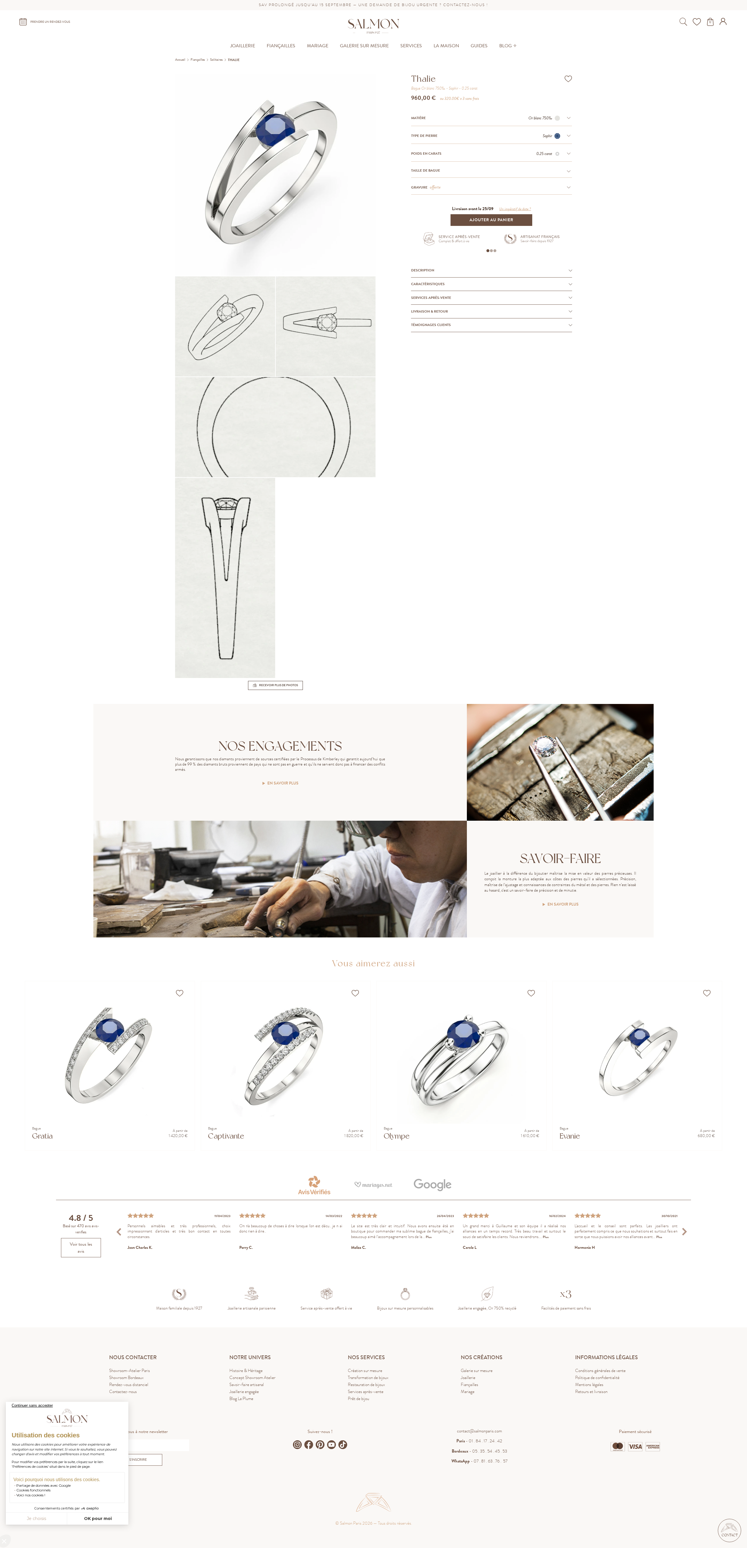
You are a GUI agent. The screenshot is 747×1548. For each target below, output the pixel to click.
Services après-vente (365, 1391)
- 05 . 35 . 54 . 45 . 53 (479, 1451)
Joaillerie (468, 1377)
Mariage (467, 1391)
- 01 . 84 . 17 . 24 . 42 (479, 1441)
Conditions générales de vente (600, 1370)
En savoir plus (283, 783)
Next (684, 1231)
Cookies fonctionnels (33, 1490)
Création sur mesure (365, 1370)
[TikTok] (342, 1444)
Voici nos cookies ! (30, 1495)
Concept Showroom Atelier (252, 1377)
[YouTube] (331, 1444)
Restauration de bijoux (366, 1384)
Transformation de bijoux (368, 1377)
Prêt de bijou (358, 1398)
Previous (119, 1231)
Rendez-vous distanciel (128, 1384)
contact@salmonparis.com (479, 1431)
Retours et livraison (591, 1391)
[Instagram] (297, 1444)
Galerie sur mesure (477, 1370)
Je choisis (36, 1518)
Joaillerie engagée (244, 1391)
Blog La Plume (241, 1398)
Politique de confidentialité (597, 1377)
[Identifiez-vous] (724, 23)
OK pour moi (98, 1518)
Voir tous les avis (81, 1248)
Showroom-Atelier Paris (129, 1370)
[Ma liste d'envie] (697, 22)
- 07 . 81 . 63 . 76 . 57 (479, 1461)
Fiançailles (469, 1384)
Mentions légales (589, 1384)
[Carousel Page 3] (494, 250)
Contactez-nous (123, 1391)
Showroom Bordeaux (126, 1377)
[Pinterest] (320, 1444)
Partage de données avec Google (43, 1485)
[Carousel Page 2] (491, 250)
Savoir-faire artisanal (246, 1384)
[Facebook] (308, 1444)
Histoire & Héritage (246, 1370)
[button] (729, 1530)
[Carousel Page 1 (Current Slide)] (487, 250)
